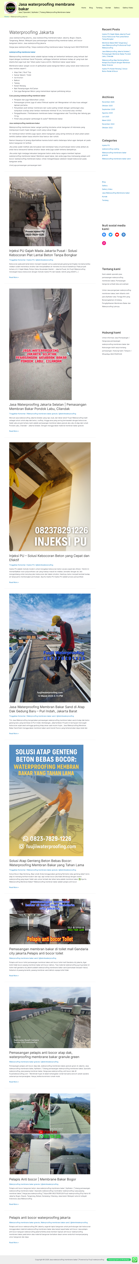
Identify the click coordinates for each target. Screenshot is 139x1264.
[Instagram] (104, 243)
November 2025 (108, 102)
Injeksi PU (31, 260)
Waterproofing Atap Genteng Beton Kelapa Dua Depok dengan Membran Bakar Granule (116, 62)
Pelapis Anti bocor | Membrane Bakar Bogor (42, 1179)
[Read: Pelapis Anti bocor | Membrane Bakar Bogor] (50, 1134)
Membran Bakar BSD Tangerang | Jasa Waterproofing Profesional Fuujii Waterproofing (116, 45)
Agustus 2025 (107, 113)
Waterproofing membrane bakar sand (41, 716)
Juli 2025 (105, 117)
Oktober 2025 (107, 106)
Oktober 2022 (107, 128)
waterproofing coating (110, 149)
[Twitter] (111, 235)
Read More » (14, 277)
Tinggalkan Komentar (17, 260)
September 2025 (108, 109)
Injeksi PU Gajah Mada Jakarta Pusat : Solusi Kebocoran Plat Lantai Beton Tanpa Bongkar (116, 36)
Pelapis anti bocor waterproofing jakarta (39, 1217)
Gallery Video (128, 8)
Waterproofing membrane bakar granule (42, 414)
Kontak (108, 8)
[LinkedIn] (124, 235)
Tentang (99, 8)
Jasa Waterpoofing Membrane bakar (116, 193)
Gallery (116, 8)
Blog (91, 8)
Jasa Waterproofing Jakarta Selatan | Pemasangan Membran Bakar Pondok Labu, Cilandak (116, 53)
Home (83, 8)
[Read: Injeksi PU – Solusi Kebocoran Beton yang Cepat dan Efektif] (50, 497)
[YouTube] (117, 235)
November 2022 (108, 124)
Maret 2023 (106, 120)
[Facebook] (104, 235)
